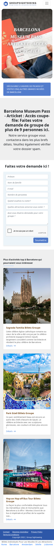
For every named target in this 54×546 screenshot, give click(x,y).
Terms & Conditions (11, 534)
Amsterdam (27, 544)
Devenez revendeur (20, 532)
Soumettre (40, 240)
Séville (38, 544)
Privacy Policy (36, 532)
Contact (6, 532)
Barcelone (14, 544)
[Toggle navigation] (47, 3)
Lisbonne (48, 544)
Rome (4, 544)
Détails (9, 345)
